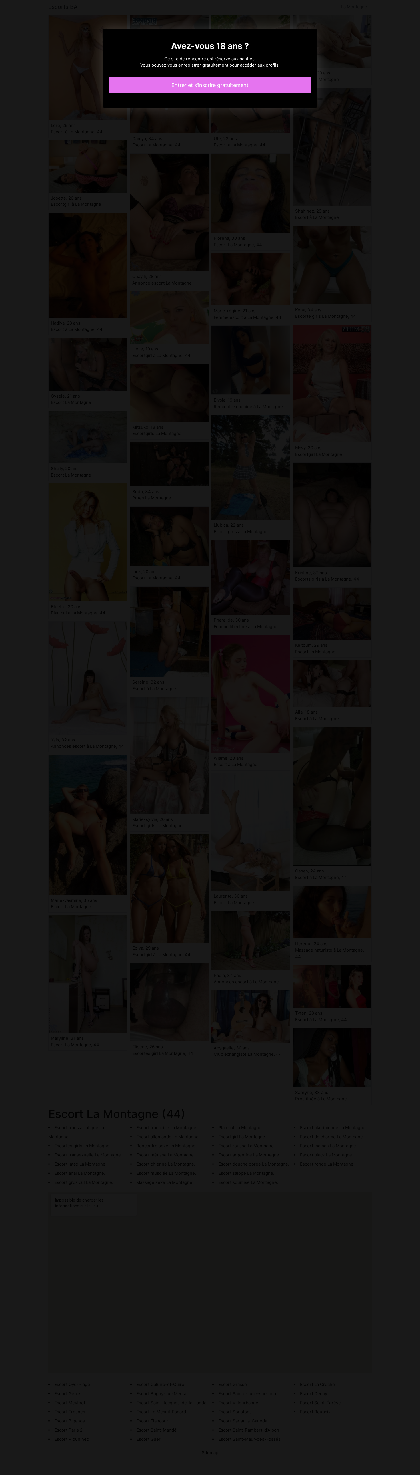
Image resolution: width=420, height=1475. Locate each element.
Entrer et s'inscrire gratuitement (210, 85)
